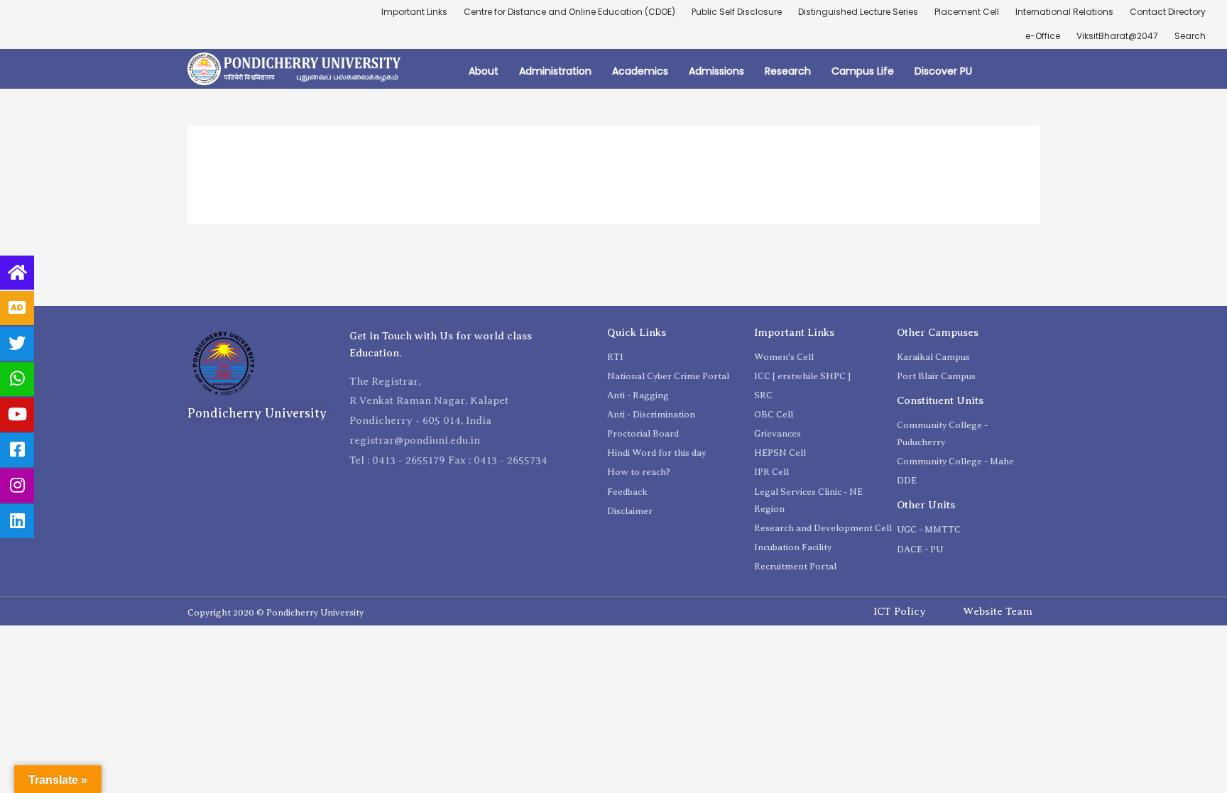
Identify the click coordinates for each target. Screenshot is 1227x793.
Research (788, 71)
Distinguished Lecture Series (858, 12)
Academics (640, 71)
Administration (555, 71)
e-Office (1042, 36)
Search (1190, 36)
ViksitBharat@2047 (1117, 36)
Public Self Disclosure (737, 12)
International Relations (1064, 12)
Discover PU (943, 71)
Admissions (716, 71)
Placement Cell (966, 12)
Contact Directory (1168, 12)
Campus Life (862, 71)
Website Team (997, 611)
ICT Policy (899, 611)
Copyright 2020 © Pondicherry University (275, 612)
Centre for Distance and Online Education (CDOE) (569, 12)
